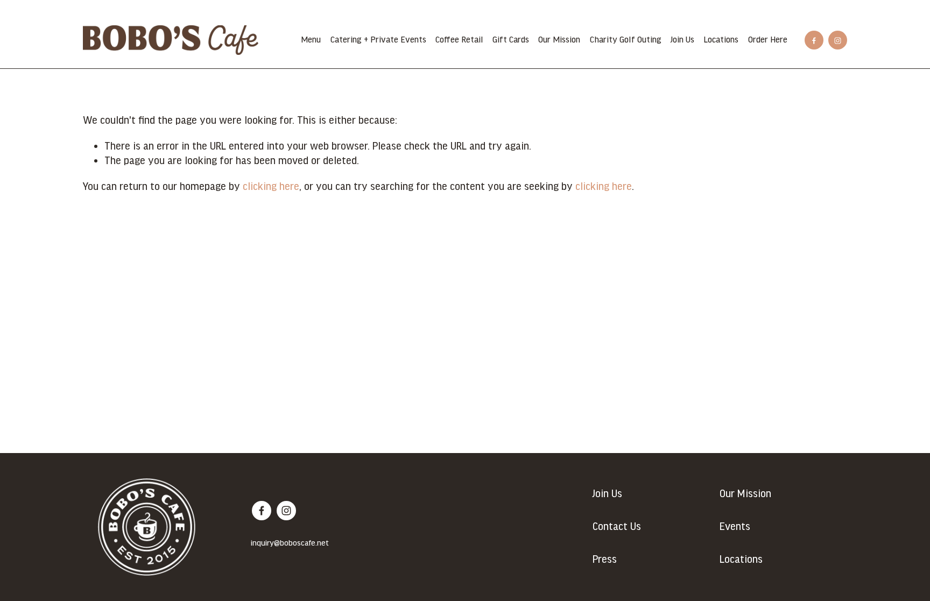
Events (735, 526)
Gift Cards (510, 39)
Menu (311, 39)
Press (605, 559)
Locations (720, 39)
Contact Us (617, 526)
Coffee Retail (459, 39)
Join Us (682, 39)
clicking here (271, 186)
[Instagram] (837, 40)
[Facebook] (814, 40)
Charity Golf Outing (625, 39)
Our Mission (559, 39)
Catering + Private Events (378, 39)
